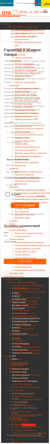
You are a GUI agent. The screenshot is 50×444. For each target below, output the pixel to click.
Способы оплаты (23, 380)
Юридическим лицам (25, 393)
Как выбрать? (21, 322)
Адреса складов (16, 368)
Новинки (13, 220)
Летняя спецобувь (23, 103)
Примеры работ (17, 273)
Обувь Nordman (22, 91)
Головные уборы (23, 76)
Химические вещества (25, 316)
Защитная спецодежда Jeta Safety (31, 202)
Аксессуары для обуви (25, 94)
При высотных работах (26, 150)
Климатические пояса (25, 313)
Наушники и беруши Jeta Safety (30, 196)
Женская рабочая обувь (26, 100)
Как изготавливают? (24, 328)
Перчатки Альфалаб (24, 174)
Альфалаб (13, 168)
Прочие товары (16, 205)
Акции (12, 223)
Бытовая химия (22, 208)
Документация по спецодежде (24, 334)
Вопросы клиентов (18, 362)
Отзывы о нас (15, 359)
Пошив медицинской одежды (29, 242)
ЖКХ (17, 45)
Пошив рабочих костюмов (27, 248)
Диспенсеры (21, 183)
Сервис (12, 408)
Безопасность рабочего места (29, 134)
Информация (15, 417)
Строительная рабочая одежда (30, 33)
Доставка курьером (24, 384)
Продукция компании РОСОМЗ (30, 125)
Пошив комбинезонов (25, 257)
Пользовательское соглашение (30, 436)
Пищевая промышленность (28, 42)
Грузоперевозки (22, 48)
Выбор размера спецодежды (29, 285)
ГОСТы (18, 337)
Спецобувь (14, 85)
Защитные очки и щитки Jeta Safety (32, 199)
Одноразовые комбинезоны (28, 171)
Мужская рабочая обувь (26, 116)
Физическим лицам (24, 396)
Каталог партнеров (24, 405)
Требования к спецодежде (28, 350)
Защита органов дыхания (27, 147)
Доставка (19, 377)
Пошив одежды (16, 239)
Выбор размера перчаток (27, 288)
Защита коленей (23, 131)
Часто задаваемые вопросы (28, 427)
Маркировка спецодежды (27, 347)
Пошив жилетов (22, 236)
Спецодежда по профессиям (23, 26)
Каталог (7, 23)
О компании (9, 356)
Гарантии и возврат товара (28, 374)
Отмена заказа (22, 420)
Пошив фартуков (23, 267)
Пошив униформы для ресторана (31, 263)
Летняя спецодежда (24, 63)
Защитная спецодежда (26, 70)
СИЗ (11, 122)
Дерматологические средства (29, 128)
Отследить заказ (17, 365)
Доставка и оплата (18, 371)
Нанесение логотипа (13, 276)
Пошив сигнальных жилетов (28, 233)
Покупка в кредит (23, 424)
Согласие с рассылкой (25, 430)
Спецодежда (15, 60)
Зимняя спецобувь (24, 107)
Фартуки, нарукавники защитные (31, 153)
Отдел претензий (23, 411)
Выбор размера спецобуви (28, 297)
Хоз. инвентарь (22, 211)
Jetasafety (13, 187)
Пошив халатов (22, 254)
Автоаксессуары (22, 217)
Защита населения (24, 57)
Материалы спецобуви (26, 307)
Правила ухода (22, 310)
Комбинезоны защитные (27, 162)
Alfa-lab (18, 442)
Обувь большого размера (27, 88)
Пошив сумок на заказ (25, 251)
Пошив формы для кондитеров (30, 270)
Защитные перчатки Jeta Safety (30, 190)
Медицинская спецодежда (28, 73)
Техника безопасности (26, 325)
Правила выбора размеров (22, 282)
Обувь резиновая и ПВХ (26, 119)
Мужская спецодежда (25, 82)
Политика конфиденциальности (30, 433)
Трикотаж (19, 79)
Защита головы (22, 137)
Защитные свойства (24, 319)
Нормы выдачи (22, 344)
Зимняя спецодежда (25, 66)
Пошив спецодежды (13, 227)
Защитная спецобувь (25, 110)
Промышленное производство (30, 30)
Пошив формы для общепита (29, 260)
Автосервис (20, 54)
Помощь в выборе (12, 279)
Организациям (16, 390)
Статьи (18, 331)
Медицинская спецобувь (27, 113)
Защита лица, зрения (25, 140)
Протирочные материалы (27, 180)
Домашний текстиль (24, 214)
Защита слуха (21, 143)
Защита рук (20, 165)
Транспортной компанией (27, 387)
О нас (11, 439)
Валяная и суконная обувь (27, 97)
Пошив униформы (18, 230)
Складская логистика (25, 51)
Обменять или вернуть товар (28, 414)
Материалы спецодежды (27, 304)
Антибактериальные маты (27, 177)
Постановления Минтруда (27, 353)
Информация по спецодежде (23, 300)
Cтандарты (20, 340)
